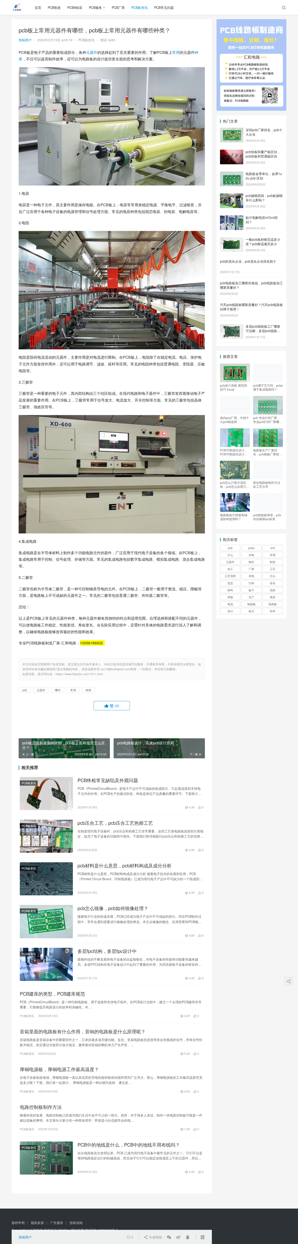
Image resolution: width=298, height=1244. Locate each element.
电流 (230, 604)
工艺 (272, 569)
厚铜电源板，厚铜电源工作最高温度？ (59, 1069)
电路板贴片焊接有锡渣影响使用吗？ (233, 517)
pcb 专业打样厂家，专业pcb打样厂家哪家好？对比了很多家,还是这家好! (267, 420)
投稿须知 (76, 1222)
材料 (230, 590)
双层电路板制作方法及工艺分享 (266, 484)
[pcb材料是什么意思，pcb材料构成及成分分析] (46, 878)
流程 (272, 590)
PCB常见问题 (164, 7)
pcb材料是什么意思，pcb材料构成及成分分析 (125, 865)
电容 (272, 597)
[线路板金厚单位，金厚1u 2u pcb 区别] (231, 174)
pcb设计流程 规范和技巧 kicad (233, 387)
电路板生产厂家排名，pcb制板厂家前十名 (267, 452)
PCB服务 (95, 7)
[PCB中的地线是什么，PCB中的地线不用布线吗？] (46, 1158)
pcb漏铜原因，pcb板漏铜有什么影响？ (264, 198)
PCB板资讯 (139, 7)
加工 (230, 569)
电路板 (251, 604)
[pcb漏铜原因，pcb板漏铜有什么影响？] (231, 196)
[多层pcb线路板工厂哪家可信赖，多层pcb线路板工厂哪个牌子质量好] (231, 326)
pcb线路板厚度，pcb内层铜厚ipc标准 (267, 517)
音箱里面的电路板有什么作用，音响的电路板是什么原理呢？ (83, 1031)
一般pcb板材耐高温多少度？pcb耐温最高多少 (263, 241)
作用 (272, 555)
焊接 (230, 597)
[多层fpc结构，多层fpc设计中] (46, 964)
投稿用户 (25, 40)
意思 (230, 583)
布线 (251, 576)
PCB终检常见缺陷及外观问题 (108, 780)
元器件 (91, 52)
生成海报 (155, 1237)
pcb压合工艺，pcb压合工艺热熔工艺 (115, 823)
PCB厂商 (118, 7)
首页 (38, 7)
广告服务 (56, 1222)
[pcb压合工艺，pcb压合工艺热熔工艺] (46, 836)
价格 (251, 555)
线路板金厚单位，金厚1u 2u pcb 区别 (264, 176)
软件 (272, 611)
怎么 (272, 576)
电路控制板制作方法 (41, 1107)
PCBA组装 (74, 7)
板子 (251, 590)
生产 (251, 597)
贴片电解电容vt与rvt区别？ (262, 219)
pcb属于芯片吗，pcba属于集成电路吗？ (268, 387)
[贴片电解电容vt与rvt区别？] (231, 218)
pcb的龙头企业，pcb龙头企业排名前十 (248, 261)
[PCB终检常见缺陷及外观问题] (46, 793)
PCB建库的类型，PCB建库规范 (52, 993)
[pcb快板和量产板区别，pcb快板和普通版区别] (231, 152)
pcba (251, 548)
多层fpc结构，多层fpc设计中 (107, 951)
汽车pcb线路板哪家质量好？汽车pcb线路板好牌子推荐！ (251, 307)
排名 (272, 583)
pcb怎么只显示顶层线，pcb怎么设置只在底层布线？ (234, 484)
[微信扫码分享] (169, 1237)
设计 (230, 611)
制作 (251, 562)
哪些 (58, 690)
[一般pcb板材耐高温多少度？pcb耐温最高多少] (231, 239)
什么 (230, 555)
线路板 (272, 604)
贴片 (251, 611)
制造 (272, 562)
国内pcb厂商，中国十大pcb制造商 (234, 420)
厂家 (251, 569)
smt (273, 548)
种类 (88, 690)
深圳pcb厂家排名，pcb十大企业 (264, 132)
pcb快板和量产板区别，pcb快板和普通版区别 (263, 154)
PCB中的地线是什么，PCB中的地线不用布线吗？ (129, 1144)
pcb (24, 690)
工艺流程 (230, 576)
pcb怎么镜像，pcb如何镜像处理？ (113, 908)
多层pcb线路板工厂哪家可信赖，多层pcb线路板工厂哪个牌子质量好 (263, 331)
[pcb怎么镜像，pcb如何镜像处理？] (46, 921)
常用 (176, 52)
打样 (251, 583)
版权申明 (18, 1222)
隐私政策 (37, 1222)
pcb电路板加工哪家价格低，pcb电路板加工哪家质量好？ (251, 285)
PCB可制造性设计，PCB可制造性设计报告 (233, 452)
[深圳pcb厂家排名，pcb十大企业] (231, 130)
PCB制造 (54, 7)
